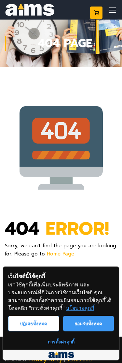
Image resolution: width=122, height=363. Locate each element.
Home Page (60, 253)
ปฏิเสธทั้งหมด (33, 323)
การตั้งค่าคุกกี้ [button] (61, 341)
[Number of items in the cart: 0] (96, 13)
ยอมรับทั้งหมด (88, 323)
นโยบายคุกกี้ (80, 308)
